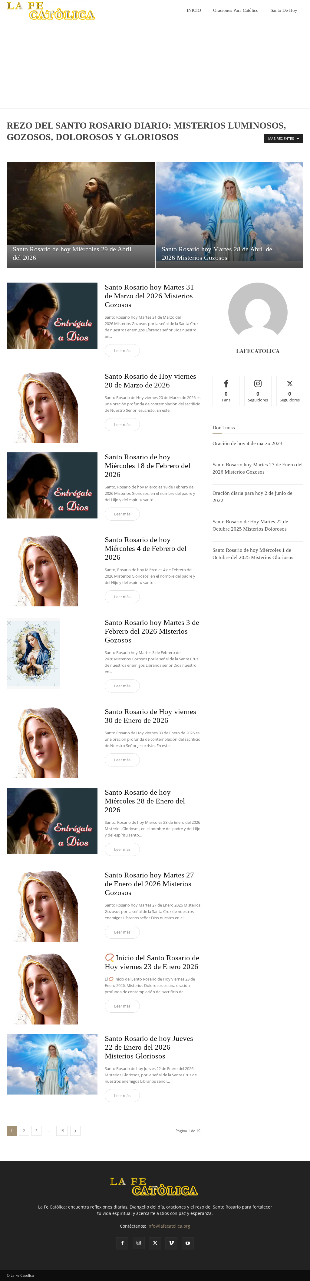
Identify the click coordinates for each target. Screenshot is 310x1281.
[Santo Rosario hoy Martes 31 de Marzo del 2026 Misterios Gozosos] (52, 316)
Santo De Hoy (284, 10)
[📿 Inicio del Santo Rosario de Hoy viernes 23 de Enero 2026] (52, 988)
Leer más (122, 350)
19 (62, 1130)
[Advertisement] (155, 66)
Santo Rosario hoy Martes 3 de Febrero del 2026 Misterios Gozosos (152, 631)
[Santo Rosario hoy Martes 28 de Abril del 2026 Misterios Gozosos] (230, 211)
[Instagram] (139, 1243)
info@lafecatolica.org (168, 1226)
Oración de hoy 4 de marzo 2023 (247, 443)
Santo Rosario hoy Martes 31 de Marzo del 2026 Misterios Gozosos (149, 296)
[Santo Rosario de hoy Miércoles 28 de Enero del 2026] (52, 821)
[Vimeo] (171, 1243)
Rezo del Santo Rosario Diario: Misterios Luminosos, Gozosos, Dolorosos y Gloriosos (152, 149)
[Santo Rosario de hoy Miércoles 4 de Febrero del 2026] (52, 570)
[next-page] (75, 1131)
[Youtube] (188, 1243)
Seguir (258, 380)
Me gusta (226, 380)
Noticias (30, 149)
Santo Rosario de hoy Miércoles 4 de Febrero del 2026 (145, 548)
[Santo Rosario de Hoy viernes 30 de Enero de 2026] (52, 742)
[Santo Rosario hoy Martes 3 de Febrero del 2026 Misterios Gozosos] (52, 653)
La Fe (13, 149)
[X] (155, 1243)
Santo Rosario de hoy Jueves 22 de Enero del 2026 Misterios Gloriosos (149, 1047)
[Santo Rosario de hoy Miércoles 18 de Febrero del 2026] (52, 485)
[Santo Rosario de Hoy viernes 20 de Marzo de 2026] (52, 407)
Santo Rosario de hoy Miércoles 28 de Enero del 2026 (145, 801)
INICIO (194, 10)
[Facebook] (122, 1243)
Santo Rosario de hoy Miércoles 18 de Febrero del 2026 (147, 465)
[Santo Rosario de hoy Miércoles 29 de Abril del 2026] (81, 203)
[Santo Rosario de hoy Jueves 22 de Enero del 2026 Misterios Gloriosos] (52, 1064)
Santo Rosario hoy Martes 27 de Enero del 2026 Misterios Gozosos (149, 884)
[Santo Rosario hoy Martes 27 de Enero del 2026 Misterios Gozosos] (52, 906)
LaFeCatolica (258, 351)
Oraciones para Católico (236, 10)
